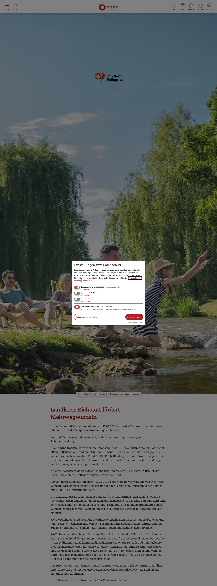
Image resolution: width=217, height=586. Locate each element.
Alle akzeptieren (134, 317)
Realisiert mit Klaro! (135, 322)
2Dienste (85, 301)
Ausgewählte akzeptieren (87, 317)
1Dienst (85, 289)
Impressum (87, 280)
